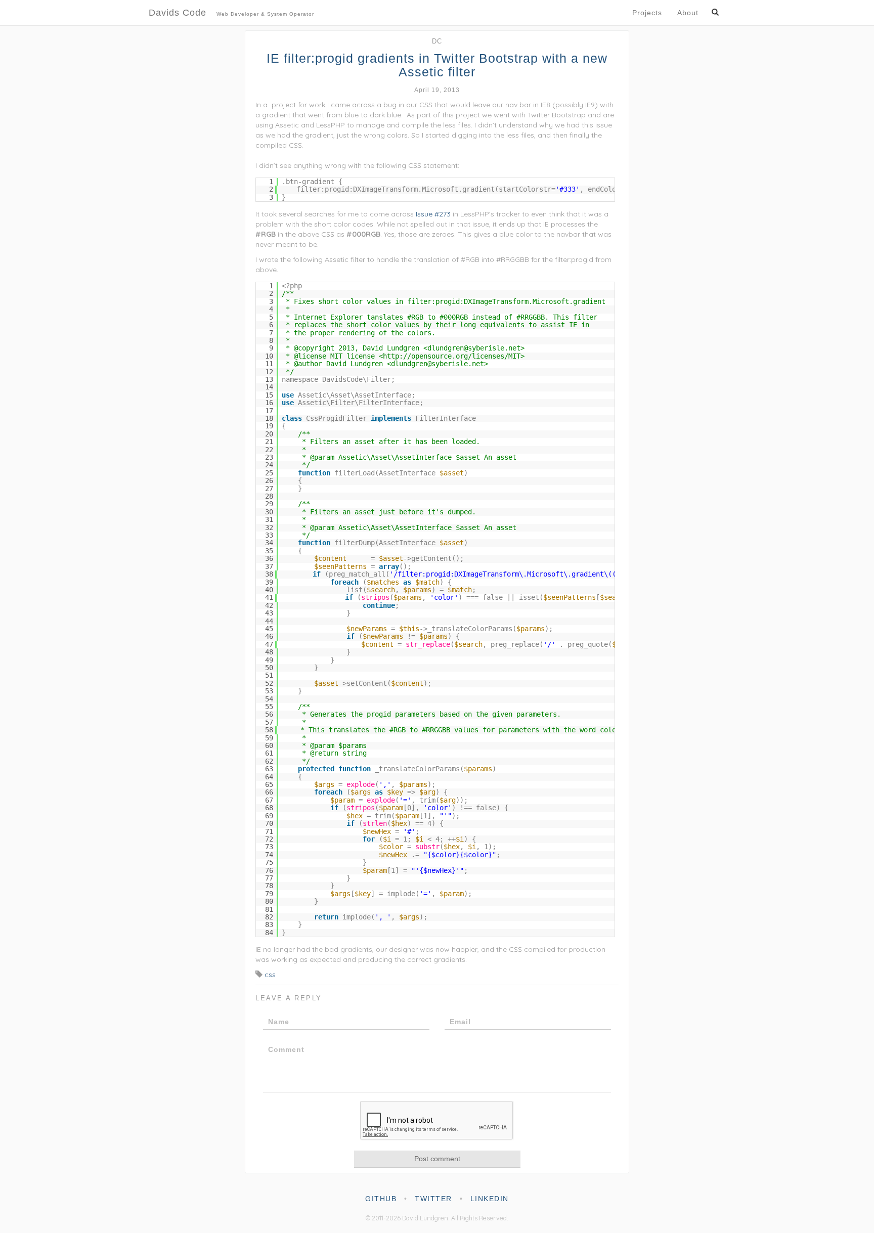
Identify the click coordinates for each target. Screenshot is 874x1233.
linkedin (489, 1199)
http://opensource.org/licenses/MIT (451, 356)
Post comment (437, 1159)
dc (437, 41)
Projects (647, 13)
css (270, 974)
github (381, 1199)
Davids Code (231, 13)
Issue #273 (433, 213)
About (687, 13)
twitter (433, 1199)
